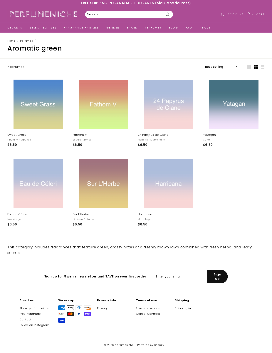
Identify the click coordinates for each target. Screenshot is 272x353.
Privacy (102, 308)
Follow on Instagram (34, 325)
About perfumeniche (34, 308)
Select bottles (43, 27)
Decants (14, 27)
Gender (112, 27)
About (205, 27)
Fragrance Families (81, 27)
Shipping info (184, 308)
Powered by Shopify (150, 345)
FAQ (189, 27)
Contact (25, 319)
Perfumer (153, 27)
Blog (173, 27)
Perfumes (26, 40)
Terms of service (148, 308)
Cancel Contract (148, 314)
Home (11, 40)
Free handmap (30, 314)
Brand (132, 27)
